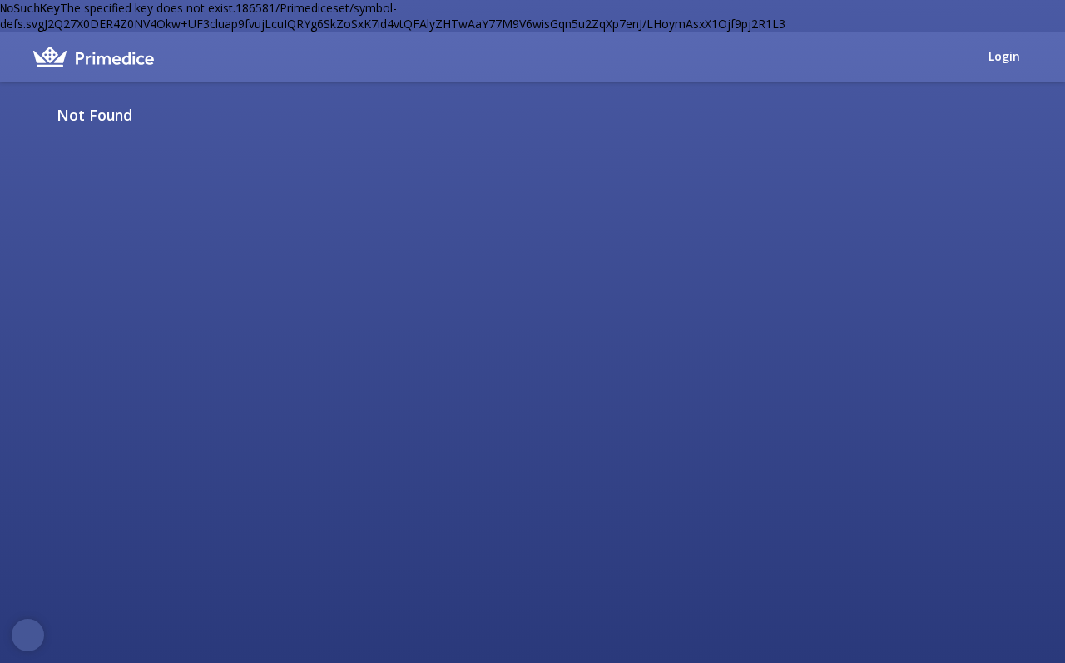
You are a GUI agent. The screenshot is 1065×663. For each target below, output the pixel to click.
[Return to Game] (1026, 115)
